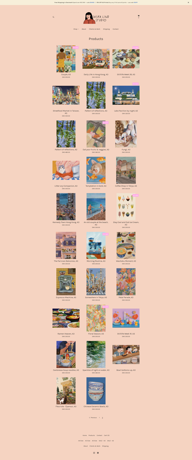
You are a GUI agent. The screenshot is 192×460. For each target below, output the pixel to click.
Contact (115, 29)
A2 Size (94, 441)
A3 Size (87, 441)
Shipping (106, 29)
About (84, 29)
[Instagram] (94, 453)
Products (92, 435)
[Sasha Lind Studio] (96, 17)
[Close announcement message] (188, 2)
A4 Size (80, 441)
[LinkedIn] (98, 453)
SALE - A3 (102, 441)
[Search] (53, 17)
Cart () (106, 435)
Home (85, 435)
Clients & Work (94, 29)
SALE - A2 (110, 441)
